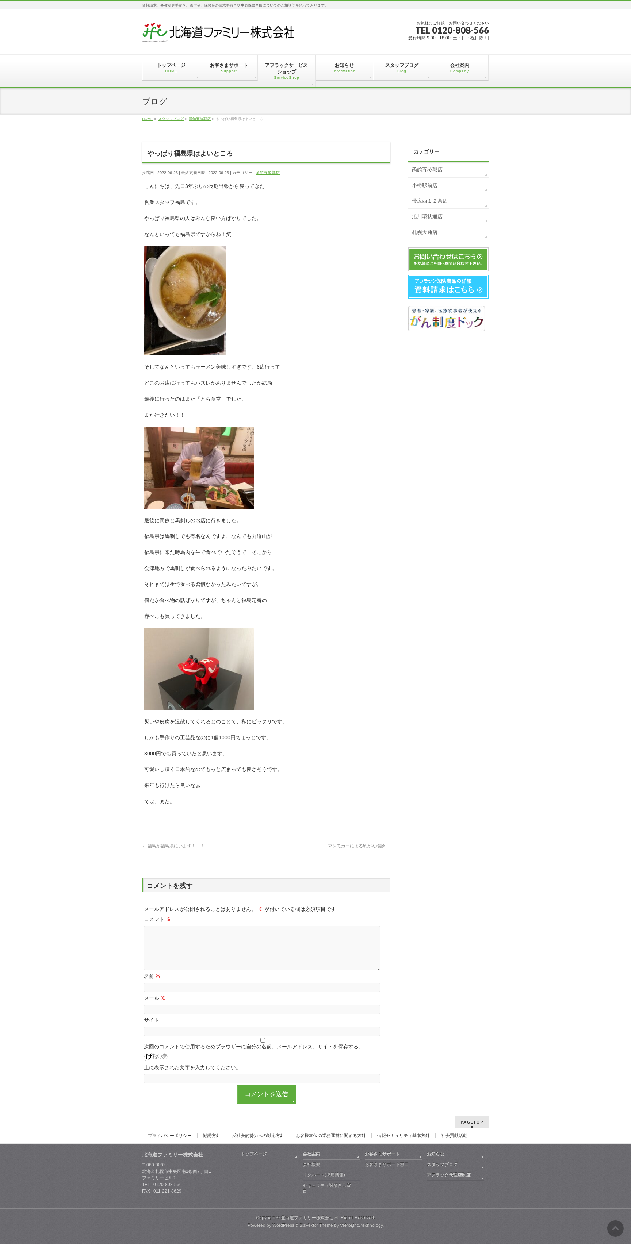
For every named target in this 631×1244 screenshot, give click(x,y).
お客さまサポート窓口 (387, 1164)
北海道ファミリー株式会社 (307, 1217)
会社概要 (311, 1164)
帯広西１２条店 (430, 201)
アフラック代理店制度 (449, 1175)
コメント (157, 919)
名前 (152, 976)
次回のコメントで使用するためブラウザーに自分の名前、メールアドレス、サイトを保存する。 (254, 1046)
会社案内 (311, 1153)
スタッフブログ (442, 1164)
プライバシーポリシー (170, 1135)
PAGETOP (471, 1122)
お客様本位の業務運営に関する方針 (331, 1135)
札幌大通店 (424, 232)
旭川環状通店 (427, 216)
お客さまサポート (382, 1153)
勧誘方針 (212, 1135)
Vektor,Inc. (350, 1225)
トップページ (254, 1153)
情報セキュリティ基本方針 (403, 1135)
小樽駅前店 (424, 185)
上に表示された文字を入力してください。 (192, 1067)
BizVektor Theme (316, 1225)
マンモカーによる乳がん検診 (359, 845)
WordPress (283, 1225)
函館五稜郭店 (268, 172)
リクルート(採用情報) (324, 1175)
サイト (151, 1020)
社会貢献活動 (454, 1135)
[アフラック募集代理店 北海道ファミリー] (218, 35)
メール (155, 998)
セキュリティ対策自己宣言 (327, 1188)
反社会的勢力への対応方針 (258, 1135)
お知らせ (435, 1153)
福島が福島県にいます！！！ (173, 845)
